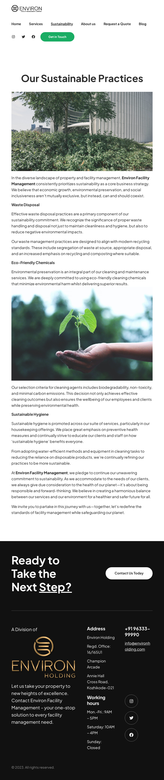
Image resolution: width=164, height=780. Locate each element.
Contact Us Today (129, 573)
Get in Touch (57, 37)
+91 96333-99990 (137, 631)
